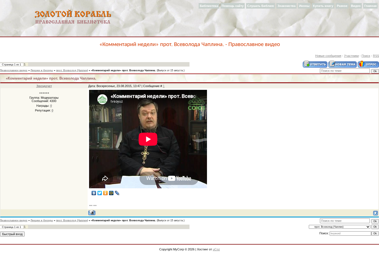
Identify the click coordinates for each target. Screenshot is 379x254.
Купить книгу (323, 5)
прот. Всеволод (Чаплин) (72, 70)
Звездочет (44, 86)
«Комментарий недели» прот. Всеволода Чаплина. (123, 70)
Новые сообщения (328, 55)
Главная (370, 5)
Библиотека (209, 5)
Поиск (366, 55)
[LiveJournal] (117, 193)
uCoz (216, 249)
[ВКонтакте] (94, 193)
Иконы (304, 5)
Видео (356, 5)
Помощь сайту (233, 5)
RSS (376, 55)
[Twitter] (100, 193)
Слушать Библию (260, 5)
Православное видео (13, 70)
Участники (351, 55)
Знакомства (286, 5)
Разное (342, 5)
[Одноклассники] (105, 193)
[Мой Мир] (111, 193)
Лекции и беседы (42, 70)
